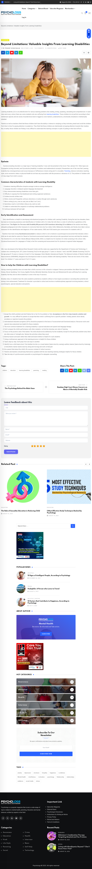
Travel (30, 586)
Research (61, 832)
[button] (86, 464)
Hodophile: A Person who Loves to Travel (43, 589)
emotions (36, 773)
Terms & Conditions (53, 822)
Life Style (31, 573)
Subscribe (46, 634)
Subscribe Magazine (56, 8)
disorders (13, 370)
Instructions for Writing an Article (57, 814)
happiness (53, 773)
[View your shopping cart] (85, 13)
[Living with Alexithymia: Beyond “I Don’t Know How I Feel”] (51, 847)
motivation (41, 777)
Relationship (60, 777)
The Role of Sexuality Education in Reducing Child (20, 511)
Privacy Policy (51, 817)
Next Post (82, 385)
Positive (37, 598)
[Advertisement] (46, 144)
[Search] (82, 13)
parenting (36, 370)
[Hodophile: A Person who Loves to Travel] (20, 588)
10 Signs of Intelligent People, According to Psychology (49, 575)
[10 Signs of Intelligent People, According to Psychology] (20, 575)
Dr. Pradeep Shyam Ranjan (11, 48)
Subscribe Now (46, 754)
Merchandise (69, 8)
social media (29, 781)
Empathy (44, 773)
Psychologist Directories (55, 812)
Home (24, 8)
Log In (24, 17)
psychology (50, 777)
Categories (31, 8)
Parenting (67, 171)
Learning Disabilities (24, 370)
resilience (20, 781)
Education (4, 507)
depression (27, 773)
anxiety (20, 773)
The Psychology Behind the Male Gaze (20, 388)
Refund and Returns (53, 819)
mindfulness (32, 777)
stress (38, 781)
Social (60, 844)
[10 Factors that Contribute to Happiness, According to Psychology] (20, 602)
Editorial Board (43, 8)
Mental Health (22, 777)
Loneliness (62, 773)
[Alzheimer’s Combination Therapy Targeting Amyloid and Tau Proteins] (51, 835)
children (5, 370)
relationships (70, 777)
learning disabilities (53, 114)
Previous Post (11, 386)
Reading (44, 370)
